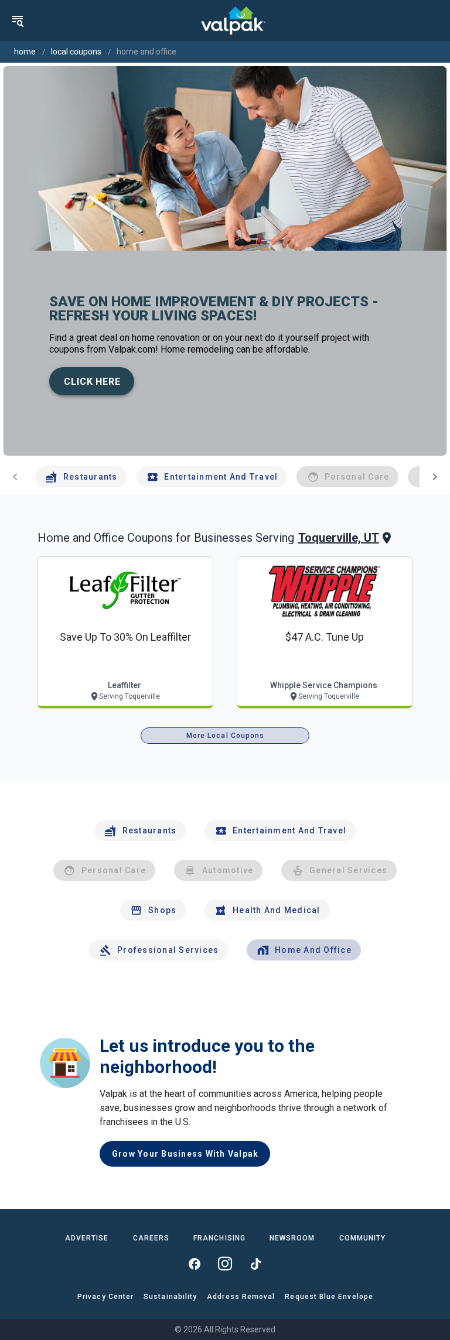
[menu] (17, 20)
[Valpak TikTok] (255, 1263)
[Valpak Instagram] (225, 1263)
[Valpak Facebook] (194, 1263)
